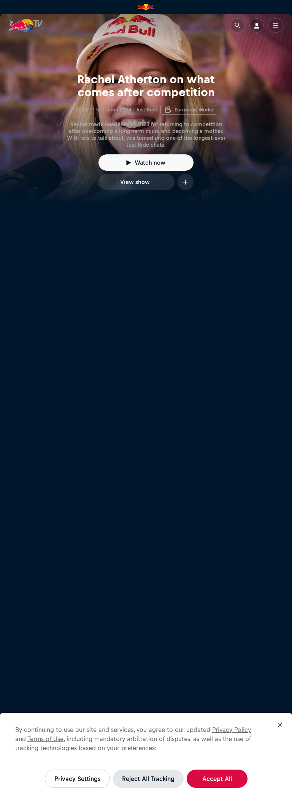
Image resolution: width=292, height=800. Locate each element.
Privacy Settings (77, 778)
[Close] (279, 725)
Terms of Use (45, 738)
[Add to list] (186, 182)
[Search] (237, 25)
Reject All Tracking (148, 778)
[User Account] (256, 25)
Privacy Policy (231, 729)
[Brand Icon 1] (146, 7)
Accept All (217, 778)
